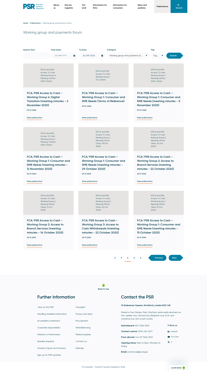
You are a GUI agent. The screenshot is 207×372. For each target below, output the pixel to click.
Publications (35, 23)
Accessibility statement (48, 320)
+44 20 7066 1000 (144, 337)
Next (174, 258)
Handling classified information (52, 314)
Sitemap (80, 348)
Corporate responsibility (48, 327)
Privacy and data (84, 314)
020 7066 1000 (142, 325)
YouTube (175, 337)
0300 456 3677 (145, 331)
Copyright (80, 307)
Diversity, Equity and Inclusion (51, 348)
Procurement (82, 320)
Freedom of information (48, 334)
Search (173, 55)
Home (25, 23)
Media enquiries (83, 334)
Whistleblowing (83, 327)
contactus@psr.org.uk (137, 352)
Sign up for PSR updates (49, 355)
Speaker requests (45, 341)
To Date (83, 50)
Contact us (81, 341)
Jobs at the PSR (45, 307)
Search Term (29, 50)
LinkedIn (174, 331)
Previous (159, 258)
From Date (56, 50)
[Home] (33, 6)
